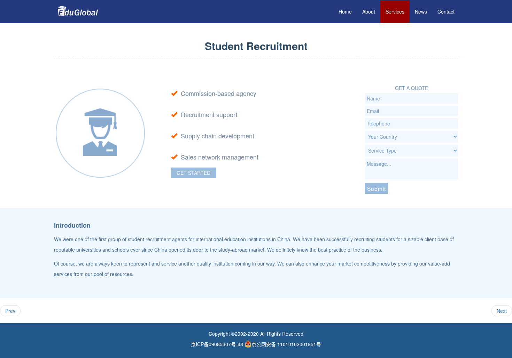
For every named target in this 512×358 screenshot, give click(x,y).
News (421, 11)
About (368, 11)
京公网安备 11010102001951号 (286, 344)
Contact (446, 11)
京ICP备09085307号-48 (217, 344)
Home (345, 11)
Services (395, 11)
